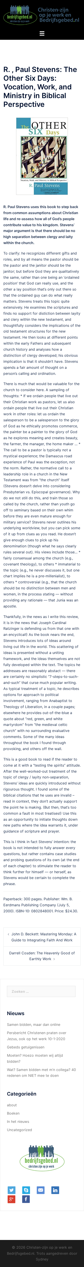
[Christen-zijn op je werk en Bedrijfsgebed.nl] (42, 15)
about (12, 1105)
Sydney (42, 1259)
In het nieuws (18, 1121)
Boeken (13, 1113)
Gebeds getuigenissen (25, 1047)
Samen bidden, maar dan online (33, 1024)
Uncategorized (19, 1130)
